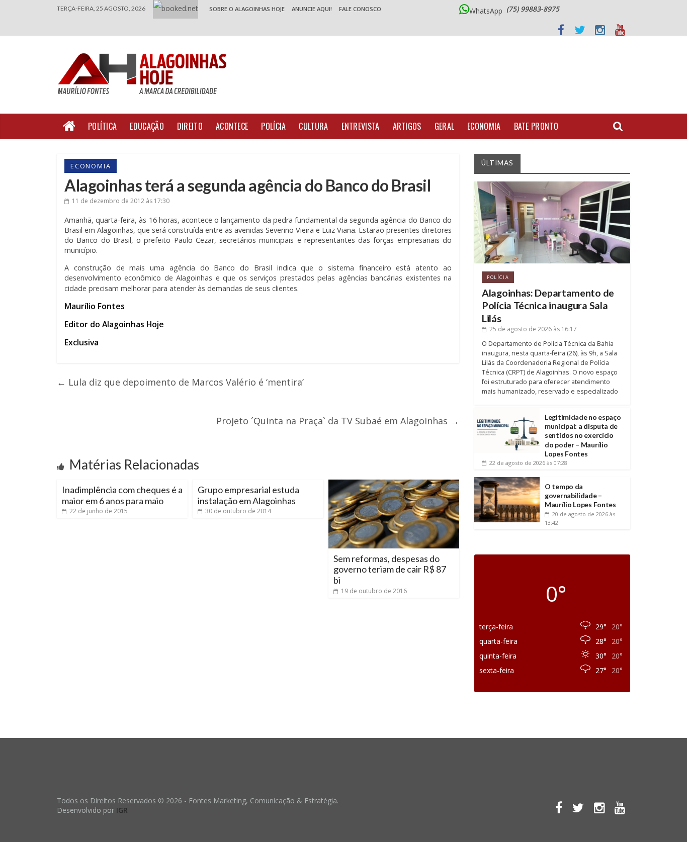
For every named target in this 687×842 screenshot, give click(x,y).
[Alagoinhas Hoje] (145, 49)
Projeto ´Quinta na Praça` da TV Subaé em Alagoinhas (337, 421)
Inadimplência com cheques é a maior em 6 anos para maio (122, 495)
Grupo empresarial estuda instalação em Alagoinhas (248, 495)
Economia (483, 126)
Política (102, 126)
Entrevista (360, 126)
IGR (122, 810)
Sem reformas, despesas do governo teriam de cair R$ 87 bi (389, 569)
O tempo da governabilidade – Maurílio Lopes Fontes (580, 495)
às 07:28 (528, 462)
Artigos (407, 126)
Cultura (313, 126)
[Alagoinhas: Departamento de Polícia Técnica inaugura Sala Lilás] (552, 185)
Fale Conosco (360, 9)
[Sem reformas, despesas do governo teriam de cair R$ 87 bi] (393, 483)
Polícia (273, 126)
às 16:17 (533, 329)
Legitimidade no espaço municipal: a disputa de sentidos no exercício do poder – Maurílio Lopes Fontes (583, 435)
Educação (146, 126)
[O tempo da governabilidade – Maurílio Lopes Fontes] (507, 481)
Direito (190, 126)
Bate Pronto (536, 126)
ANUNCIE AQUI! (312, 9)
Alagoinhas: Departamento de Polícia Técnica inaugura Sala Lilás (548, 305)
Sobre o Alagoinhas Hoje (247, 9)
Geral (445, 126)
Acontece (232, 126)
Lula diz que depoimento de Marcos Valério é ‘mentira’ (180, 382)
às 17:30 (120, 201)
